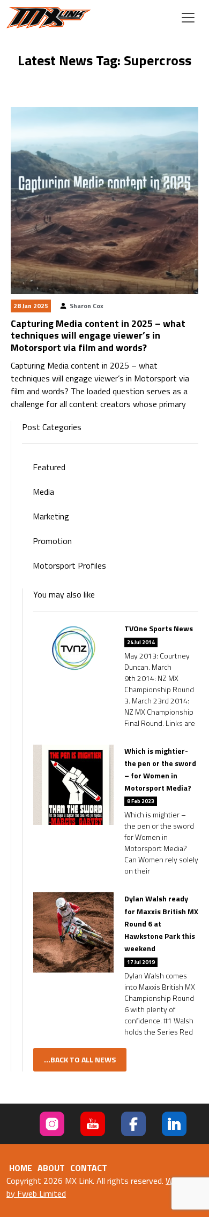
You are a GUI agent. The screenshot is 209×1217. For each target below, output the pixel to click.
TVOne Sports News (158, 628)
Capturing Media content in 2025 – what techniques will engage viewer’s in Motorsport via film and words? (98, 335)
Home (20, 1167)
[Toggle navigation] (188, 17)
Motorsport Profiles (69, 565)
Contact (88, 1167)
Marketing (51, 516)
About (51, 1167)
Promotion (52, 540)
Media (43, 491)
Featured (49, 467)
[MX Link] (48, 17)
